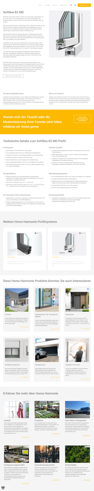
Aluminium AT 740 (13, 259)
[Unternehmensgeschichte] (47, 454)
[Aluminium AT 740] (25, 244)
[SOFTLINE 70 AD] (69, 244)
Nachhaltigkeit (71, 465)
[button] (50, 5)
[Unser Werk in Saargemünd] (77, 409)
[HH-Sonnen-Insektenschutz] (77, 350)
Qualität (7, 420)
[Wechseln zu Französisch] (75, 5)
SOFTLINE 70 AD (57, 259)
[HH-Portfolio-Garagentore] (47, 350)
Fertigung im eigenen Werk (14, 465)
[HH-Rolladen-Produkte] (16, 350)
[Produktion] (47, 409)
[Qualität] (16, 409)
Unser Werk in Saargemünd (75, 420)
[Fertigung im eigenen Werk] (16, 454)
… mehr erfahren (23, 327)
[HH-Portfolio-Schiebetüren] (47, 300)
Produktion (39, 420)
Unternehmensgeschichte (45, 465)
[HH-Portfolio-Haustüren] (77, 300)
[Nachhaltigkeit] (77, 454)
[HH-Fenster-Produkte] (16, 300)
